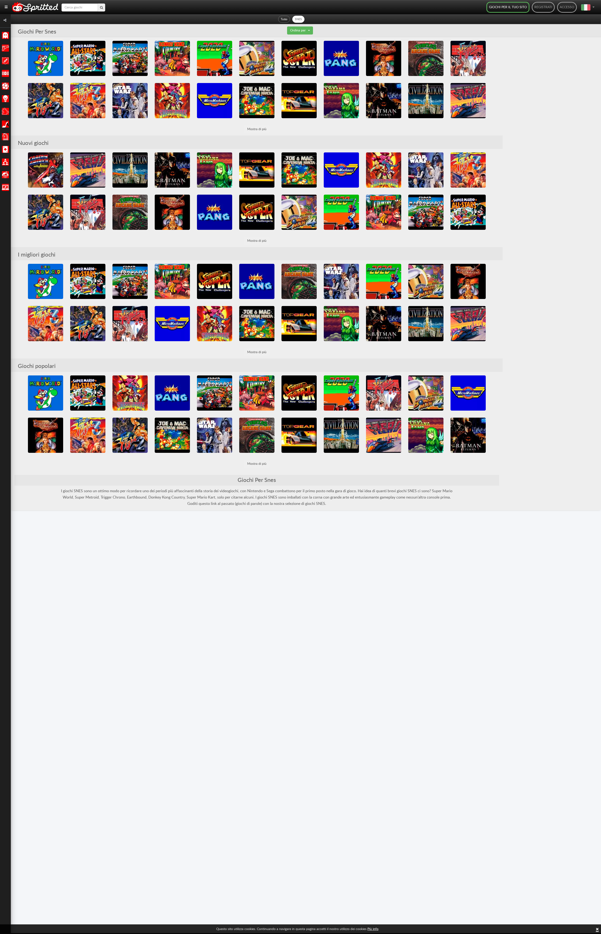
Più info (372, 929)
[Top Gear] (299, 100)
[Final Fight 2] (45, 100)
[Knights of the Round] (383, 58)
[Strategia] (4, 98)
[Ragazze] (4, 124)
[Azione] (4, 48)
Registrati (543, 7)
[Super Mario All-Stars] (87, 58)
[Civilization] (425, 100)
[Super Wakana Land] (341, 100)
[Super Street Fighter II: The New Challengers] (299, 58)
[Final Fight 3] (87, 100)
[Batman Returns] (383, 100)
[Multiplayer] (4, 162)
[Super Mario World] (45, 58)
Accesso (567, 7)
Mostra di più (256, 129)
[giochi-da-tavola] (4, 136)
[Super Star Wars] (130, 100)
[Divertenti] (4, 174)
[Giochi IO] (4, 187)
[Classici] (4, 35)
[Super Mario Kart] (130, 58)
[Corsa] (4, 73)
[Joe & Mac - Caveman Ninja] (256, 100)
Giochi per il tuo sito (508, 7)
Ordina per (298, 30)
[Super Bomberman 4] (256, 58)
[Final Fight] (468, 58)
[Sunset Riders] (172, 100)
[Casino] (4, 149)
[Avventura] (4, 60)
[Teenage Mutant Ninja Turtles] (425, 58)
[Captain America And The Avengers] (45, 170)
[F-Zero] (468, 100)
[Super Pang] (341, 58)
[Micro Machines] (214, 100)
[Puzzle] (4, 111)
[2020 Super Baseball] (214, 58)
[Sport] (4, 86)
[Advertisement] (538, 111)
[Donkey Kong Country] (172, 58)
